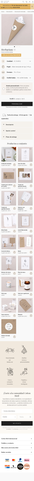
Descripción (9, 124)
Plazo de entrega (11, 137)
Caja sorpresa (5, 314)
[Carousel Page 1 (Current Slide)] (14, 46)
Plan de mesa (21, 272)
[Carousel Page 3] (17, 46)
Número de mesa (6, 272)
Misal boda (4, 230)
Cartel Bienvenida (22, 230)
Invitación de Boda (6, 163)
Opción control (10, 131)
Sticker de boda (5, 335)
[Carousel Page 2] (16, 46)
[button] (32, 6)
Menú (19, 251)
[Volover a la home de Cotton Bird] (6, 2)
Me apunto (17, 423)
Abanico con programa (21, 208)
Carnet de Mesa (5, 251)
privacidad (8, 429)
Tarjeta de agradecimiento (22, 185)
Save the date (21, 163)
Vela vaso (4, 293)
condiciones (15, 429)
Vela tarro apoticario (23, 293)
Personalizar (17, 104)
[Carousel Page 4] (19, 46)
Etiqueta (20, 314)
